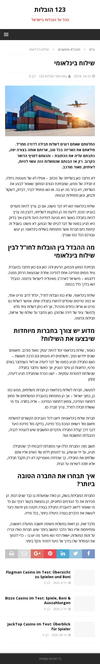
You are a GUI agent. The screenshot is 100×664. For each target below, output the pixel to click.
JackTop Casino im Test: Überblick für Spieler (39, 626)
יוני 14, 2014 (82, 76)
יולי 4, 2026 (60, 583)
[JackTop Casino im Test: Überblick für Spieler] (84, 629)
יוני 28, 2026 (59, 635)
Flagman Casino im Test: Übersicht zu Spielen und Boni (38, 574)
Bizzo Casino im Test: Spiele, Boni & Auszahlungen (38, 600)
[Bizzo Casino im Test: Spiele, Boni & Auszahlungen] (84, 603)
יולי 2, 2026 (60, 609)
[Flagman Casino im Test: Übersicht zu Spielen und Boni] (84, 577)
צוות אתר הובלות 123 (53, 76)
